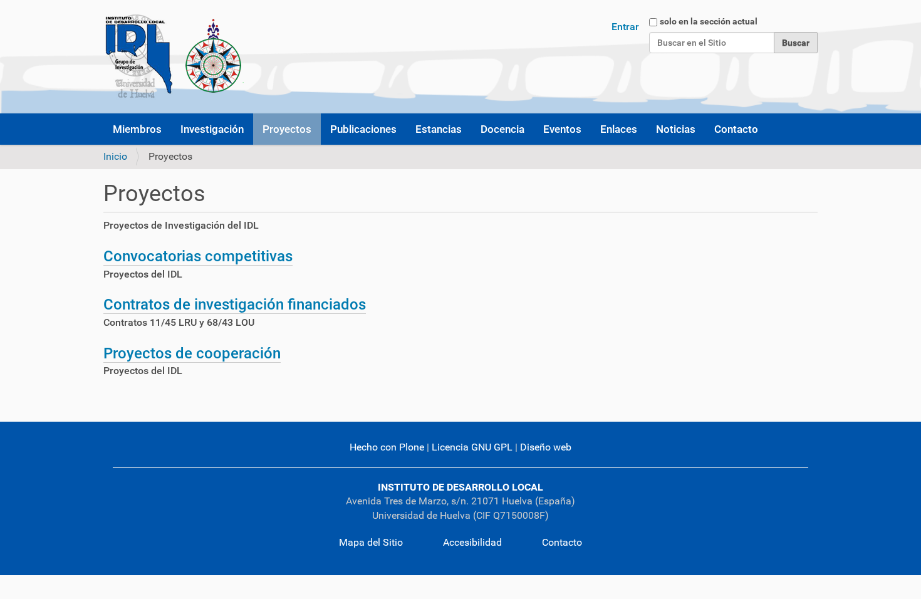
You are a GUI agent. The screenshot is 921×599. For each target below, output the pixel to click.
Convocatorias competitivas (198, 256)
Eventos (562, 129)
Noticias (675, 129)
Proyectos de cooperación (192, 353)
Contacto (736, 129)
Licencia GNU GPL (472, 447)
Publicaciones (363, 129)
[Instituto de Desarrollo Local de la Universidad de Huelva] (173, 57)
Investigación (212, 129)
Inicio (115, 156)
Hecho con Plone (387, 447)
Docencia (502, 129)
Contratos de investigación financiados (234, 304)
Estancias (438, 129)
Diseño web (545, 447)
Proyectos (287, 129)
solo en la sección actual (708, 21)
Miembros (137, 129)
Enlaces (618, 129)
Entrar (625, 27)
